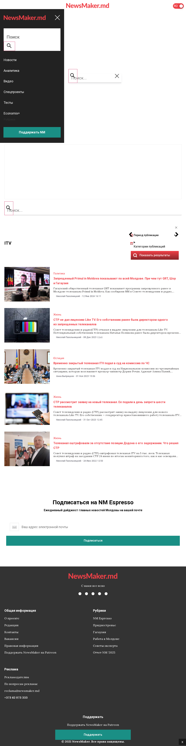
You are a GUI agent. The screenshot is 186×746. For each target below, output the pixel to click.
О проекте (11, 618)
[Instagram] (93, 593)
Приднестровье (104, 625)
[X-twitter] (86, 593)
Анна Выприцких (65, 376)
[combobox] (93, 210)
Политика (59, 273)
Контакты (11, 632)
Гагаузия (99, 632)
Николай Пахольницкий (68, 337)
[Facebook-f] (79, 593)
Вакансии (11, 639)
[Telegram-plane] (106, 593)
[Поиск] (8, 208)
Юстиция (58, 358)
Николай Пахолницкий (68, 296)
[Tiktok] (99, 593)
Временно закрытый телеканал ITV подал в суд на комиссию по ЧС (101, 363)
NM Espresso (102, 618)
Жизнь (57, 314)
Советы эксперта (105, 646)
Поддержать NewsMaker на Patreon (30, 652)
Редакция (11, 625)
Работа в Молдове (106, 639)
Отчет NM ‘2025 (104, 652)
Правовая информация (21, 646)
